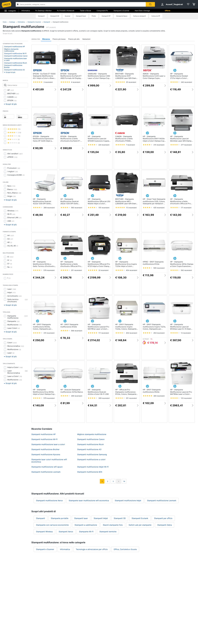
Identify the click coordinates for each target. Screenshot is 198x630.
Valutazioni (86, 39)
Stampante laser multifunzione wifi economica (89, 500)
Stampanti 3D (54, 16)
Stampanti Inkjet (101, 518)
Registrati (178, 4)
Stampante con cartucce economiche (52, 525)
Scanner (67, 16)
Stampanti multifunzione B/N (89, 472)
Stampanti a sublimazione (86, 525)
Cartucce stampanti (139, 16)
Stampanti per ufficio (163, 518)
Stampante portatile (59, 518)
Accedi (169, 4)
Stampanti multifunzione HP (14, 46)
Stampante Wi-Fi (86, 531)
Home (5, 22)
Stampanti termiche (107, 531)
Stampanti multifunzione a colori (91, 459)
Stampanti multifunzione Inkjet (128, 500)
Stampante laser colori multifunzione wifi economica (49, 460)
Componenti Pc (102, 11)
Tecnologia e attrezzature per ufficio (92, 549)
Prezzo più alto (74, 39)
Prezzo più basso (59, 39)
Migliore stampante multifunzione (11, 50)
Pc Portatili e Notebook (65, 11)
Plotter (94, 16)
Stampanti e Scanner (121, 11)
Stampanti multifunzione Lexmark (45, 472)
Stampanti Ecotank (140, 518)
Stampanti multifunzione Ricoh (15, 63)
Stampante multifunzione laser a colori (15, 59)
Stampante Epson (121, 16)
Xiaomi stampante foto (113, 525)
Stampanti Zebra (164, 525)
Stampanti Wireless (44, 531)
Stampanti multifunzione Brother (13, 66)
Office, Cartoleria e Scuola (125, 549)
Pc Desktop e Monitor (43, 11)
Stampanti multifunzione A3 (14, 70)
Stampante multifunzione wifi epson (47, 467)
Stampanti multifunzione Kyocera (45, 454)
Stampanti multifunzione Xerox (49, 500)
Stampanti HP (106, 16)
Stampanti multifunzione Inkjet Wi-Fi (93, 467)
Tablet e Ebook (85, 11)
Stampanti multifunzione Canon (16, 56)
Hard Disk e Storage (142, 11)
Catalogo (12, 22)
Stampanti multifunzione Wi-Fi (15, 53)
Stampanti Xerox (66, 531)
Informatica (25, 11)
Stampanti (41, 16)
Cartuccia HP (155, 16)
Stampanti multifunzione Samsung (92, 454)
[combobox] (81, 4)
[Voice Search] (18, 4)
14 (124, 481)
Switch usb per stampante (140, 525)
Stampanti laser (81, 16)
